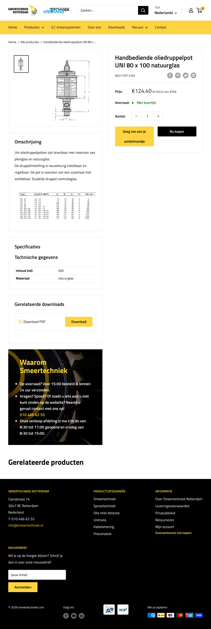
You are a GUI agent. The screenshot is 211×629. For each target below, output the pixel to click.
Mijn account (164, 526)
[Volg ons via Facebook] (66, 616)
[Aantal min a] (158, 116)
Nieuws (137, 27)
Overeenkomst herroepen (173, 532)
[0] (199, 10)
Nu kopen (177, 131)
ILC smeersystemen (66, 27)
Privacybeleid (165, 513)
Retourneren (164, 520)
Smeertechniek (105, 499)
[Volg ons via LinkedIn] (81, 616)
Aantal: (120, 116)
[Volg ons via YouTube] (74, 616)
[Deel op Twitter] (186, 75)
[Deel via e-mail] (193, 75)
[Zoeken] (143, 10)
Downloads (116, 27)
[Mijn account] (191, 10)
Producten (32, 27)
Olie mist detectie (107, 513)
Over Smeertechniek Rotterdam (178, 499)
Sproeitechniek (105, 506)
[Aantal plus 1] (136, 116)
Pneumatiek (102, 533)
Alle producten (29, 42)
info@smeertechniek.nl (25, 525)
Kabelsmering (104, 526)
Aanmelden (22, 587)
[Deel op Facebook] (170, 75)
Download (78, 321)
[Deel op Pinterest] (178, 75)
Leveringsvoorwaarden (172, 506)
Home (12, 27)
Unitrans (100, 520)
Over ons (94, 27)
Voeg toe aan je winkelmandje (134, 136)
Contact (160, 27)
